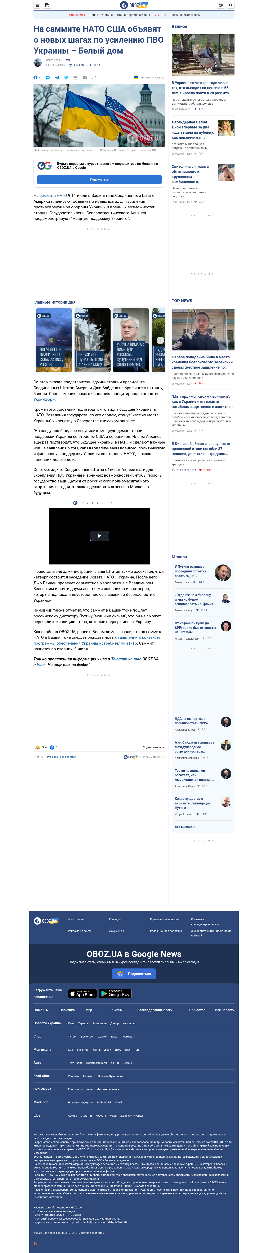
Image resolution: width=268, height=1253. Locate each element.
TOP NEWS (182, 300)
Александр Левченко (187, 758)
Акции (115, 1062)
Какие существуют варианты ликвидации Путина (193, 803)
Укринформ (44, 399)
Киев (71, 1023)
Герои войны (76, 15)
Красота (101, 1115)
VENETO (160, 15)
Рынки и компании (80, 1089)
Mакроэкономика (108, 1089)
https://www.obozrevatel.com (172, 1134)
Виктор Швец (182, 582)
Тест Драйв (75, 1062)
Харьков (83, 1023)
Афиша (72, 1115)
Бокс (114, 1036)
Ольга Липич (53, 60)
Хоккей (102, 1036)
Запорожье (99, 1023)
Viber (41, 664)
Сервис (127, 1062)
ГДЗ (70, 1049)
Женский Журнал (131, 1115)
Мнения (179, 556)
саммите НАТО (53, 195)
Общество (197, 1010)
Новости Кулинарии (111, 1076)
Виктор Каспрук (184, 610)
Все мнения (183, 827)
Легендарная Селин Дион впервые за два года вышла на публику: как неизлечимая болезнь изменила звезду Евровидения (193, 130)
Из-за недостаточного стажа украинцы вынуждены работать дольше (199, 101)
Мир (88, 1010)
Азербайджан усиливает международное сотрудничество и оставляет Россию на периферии (194, 747)
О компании (76, 919)
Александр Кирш (185, 729)
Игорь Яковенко (184, 814)
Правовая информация (164, 919)
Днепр (114, 1023)
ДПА (118, 1049)
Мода (113, 1115)
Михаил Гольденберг (187, 638)
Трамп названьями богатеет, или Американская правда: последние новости (193, 775)
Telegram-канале (126, 659)
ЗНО (127, 1049)
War (68, 60)
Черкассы (128, 1023)
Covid (118, 1102)
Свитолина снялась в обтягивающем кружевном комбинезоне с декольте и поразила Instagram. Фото (190, 174)
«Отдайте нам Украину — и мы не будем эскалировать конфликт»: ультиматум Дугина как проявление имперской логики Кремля (195, 599)
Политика (67, 1010)
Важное (179, 26)
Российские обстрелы (185, 15)
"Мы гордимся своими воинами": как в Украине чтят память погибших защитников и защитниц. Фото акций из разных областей (203, 401)
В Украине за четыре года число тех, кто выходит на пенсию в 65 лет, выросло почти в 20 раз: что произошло (200, 88)
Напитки (88, 1076)
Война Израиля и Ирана (133, 15)
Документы (116, 930)
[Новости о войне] (131, 758)
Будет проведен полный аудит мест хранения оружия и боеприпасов (203, 376)
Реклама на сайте (79, 930)
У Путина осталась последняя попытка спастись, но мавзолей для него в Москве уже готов (191, 571)
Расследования (149, 1010)
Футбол (72, 1036)
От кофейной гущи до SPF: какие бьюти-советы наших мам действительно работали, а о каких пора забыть (195, 628)
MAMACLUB (104, 1102)
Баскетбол (87, 1036)
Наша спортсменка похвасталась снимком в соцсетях (189, 192)
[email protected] (81, 1222)
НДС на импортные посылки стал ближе (191, 721)
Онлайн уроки (102, 1049)
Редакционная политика (61, 756)
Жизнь (116, 1010)
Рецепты (73, 1076)
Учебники (83, 1049)
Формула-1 (128, 1036)
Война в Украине (101, 15)
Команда (115, 919)
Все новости (224, 1010)
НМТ (136, 1049)
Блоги (168, 1010)
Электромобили (96, 1062)
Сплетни (86, 1115)
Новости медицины (80, 1102)
